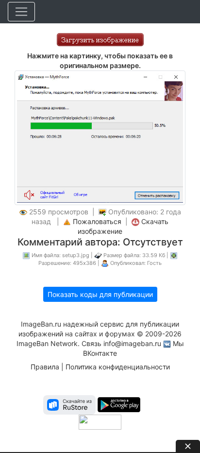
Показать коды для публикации (100, 294)
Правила (45, 367)
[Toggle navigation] (21, 11)
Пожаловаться (97, 221)
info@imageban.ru (132, 343)
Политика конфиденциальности (118, 367)
